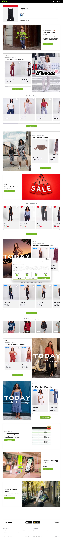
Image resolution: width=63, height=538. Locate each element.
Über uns (48, 530)
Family (41, 536)
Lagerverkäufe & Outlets (21, 530)
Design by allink (57, 536)
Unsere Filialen (5, 530)
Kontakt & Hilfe (5, 532)
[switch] (26, 275)
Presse (34, 532)
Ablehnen (19, 278)
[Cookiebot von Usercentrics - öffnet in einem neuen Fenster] (46, 259)
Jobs (33, 530)
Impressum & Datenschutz (28, 536)
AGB (39, 536)
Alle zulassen (44, 278)
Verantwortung (49, 532)
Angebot (35, 248)
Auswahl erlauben (31, 278)
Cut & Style (19, 532)
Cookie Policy (35, 536)
